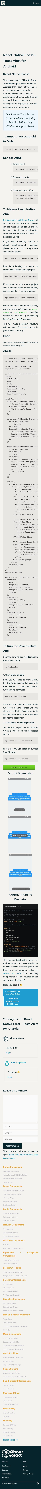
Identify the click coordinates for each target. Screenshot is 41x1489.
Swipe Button (7, 1182)
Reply (8, 1053)
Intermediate (6, 1474)
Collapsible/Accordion (10, 1264)
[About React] (3, 3)
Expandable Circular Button (12, 1179)
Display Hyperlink (9, 1413)
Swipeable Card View (10, 1217)
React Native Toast (9, 1323)
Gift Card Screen (9, 1221)
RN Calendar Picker (9, 1303)
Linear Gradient (8, 1389)
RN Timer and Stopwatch (11, 1295)
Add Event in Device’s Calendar (13, 1311)
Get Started (6, 1466)
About (25, 1466)
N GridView (7, 1245)
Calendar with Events (10, 1307)
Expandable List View (10, 1233)
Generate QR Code (9, 1425)
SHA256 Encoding (9, 1432)
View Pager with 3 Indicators (13, 1358)
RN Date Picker (8, 1284)
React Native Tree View (11, 1260)
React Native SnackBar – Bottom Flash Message (12, 1001)
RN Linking (6, 1417)
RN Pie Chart (7, 1401)
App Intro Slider (8, 1361)
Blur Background (8, 1385)
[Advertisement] (20, 27)
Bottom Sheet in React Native (13, 1349)
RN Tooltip (6, 1330)
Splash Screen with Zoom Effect (14, 1377)
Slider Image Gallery (10, 1201)
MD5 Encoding (8, 1429)
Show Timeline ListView (11, 1236)
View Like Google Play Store (12, 1248)
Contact (25, 1470)
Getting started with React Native (18, 220)
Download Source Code (19, 767)
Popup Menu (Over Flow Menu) (13, 1346)
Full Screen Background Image (13, 1191)
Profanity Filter (8, 1436)
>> (10, 1440)
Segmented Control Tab (11, 1342)
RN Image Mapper (9, 1198)
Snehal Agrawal (18, 1062)
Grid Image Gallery (9, 1205)
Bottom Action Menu (10, 1338)
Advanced (5, 1478)
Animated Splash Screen (11, 1373)
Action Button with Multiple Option (15, 1175)
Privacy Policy (28, 1474)
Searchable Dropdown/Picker (13, 1272)
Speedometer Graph (10, 1397)
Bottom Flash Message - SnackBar (15, 1326)
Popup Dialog (7, 1319)
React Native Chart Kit (10, 1405)
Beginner (5, 1470)
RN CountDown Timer (10, 1291)
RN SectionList (8, 1229)
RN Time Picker (8, 1288)
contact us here (12, 973)
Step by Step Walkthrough (12, 1365)
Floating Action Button (11, 1171)
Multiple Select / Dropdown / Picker (15, 1276)
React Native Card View (11, 1214)
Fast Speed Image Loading (12, 1194)
